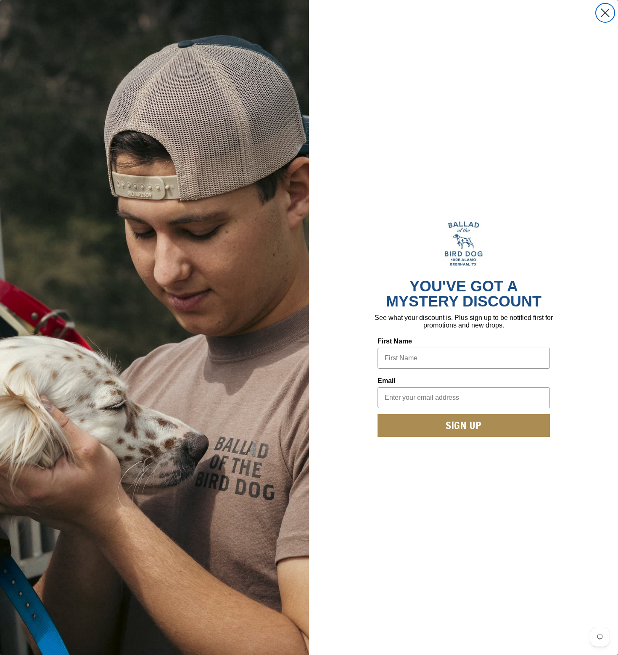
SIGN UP (463, 425)
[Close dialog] (605, 12)
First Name (395, 341)
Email (386, 380)
